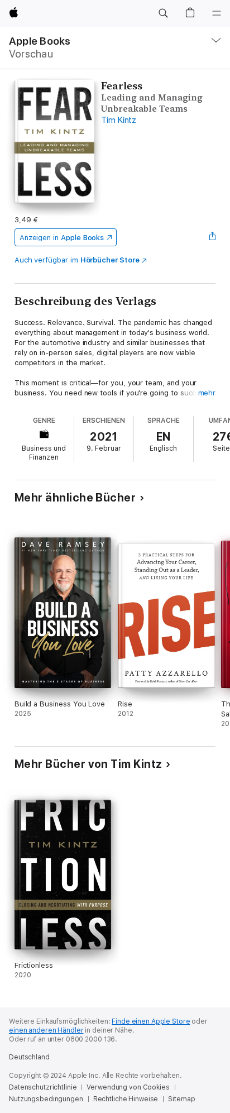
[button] (163, 13)
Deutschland (29, 1057)
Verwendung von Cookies (128, 1087)
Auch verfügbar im (77, 260)
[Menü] (216, 13)
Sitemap (181, 1099)
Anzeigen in (62, 237)
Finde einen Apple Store (151, 1021)
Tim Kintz (118, 120)
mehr (207, 393)
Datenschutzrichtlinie (42, 1087)
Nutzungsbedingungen (46, 1099)
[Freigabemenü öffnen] (212, 237)
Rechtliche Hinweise (126, 1099)
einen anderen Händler (46, 1030)
